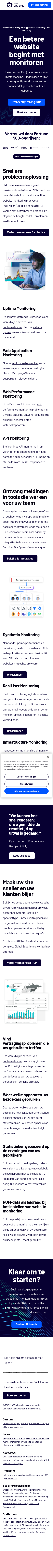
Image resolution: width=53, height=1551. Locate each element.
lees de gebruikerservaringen (35, 1423)
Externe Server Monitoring (15, 1503)
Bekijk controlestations (14, 1457)
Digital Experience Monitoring (32, 946)
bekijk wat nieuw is (23, 1445)
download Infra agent (13, 1463)
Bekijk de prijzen (10, 1475)
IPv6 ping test (14, 1529)
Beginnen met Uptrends (14, 1438)
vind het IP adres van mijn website (18, 1532)
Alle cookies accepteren (26, 791)
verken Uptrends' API (37, 1460)
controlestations (12, 1061)
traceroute (27, 1522)
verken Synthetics (27, 1475)
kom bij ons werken (14, 1427)
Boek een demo (26, 112)
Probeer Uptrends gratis (26, 102)
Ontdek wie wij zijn (11, 1423)
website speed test (12, 1522)
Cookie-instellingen (26, 777)
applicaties (21, 1460)
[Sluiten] (48, 757)
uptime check (40, 1518)
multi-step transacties (25, 363)
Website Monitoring (12, 1490)
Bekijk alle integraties (20, 558)
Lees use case (21, 855)
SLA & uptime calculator (33, 1525)
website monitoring (32, 1442)
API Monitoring (20, 1497)
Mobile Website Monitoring (15, 1500)
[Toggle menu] (3, 4)
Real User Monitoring (38, 1497)
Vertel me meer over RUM (22, 962)
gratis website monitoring (33, 1529)
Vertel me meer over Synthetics (26, 232)
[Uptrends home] (15, 5)
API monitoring (27, 446)
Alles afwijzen (26, 784)
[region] (26, 775)
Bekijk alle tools (10, 1518)
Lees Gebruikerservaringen (26, 157)
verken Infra (11, 1478)
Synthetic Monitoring (32, 1490)
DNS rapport (39, 1522)
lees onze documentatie (37, 1438)
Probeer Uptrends (39, 5)
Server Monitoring (37, 1500)
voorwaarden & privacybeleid (26, 1409)
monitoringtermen (11, 1442)
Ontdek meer (15, 674)
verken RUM (42, 1475)
